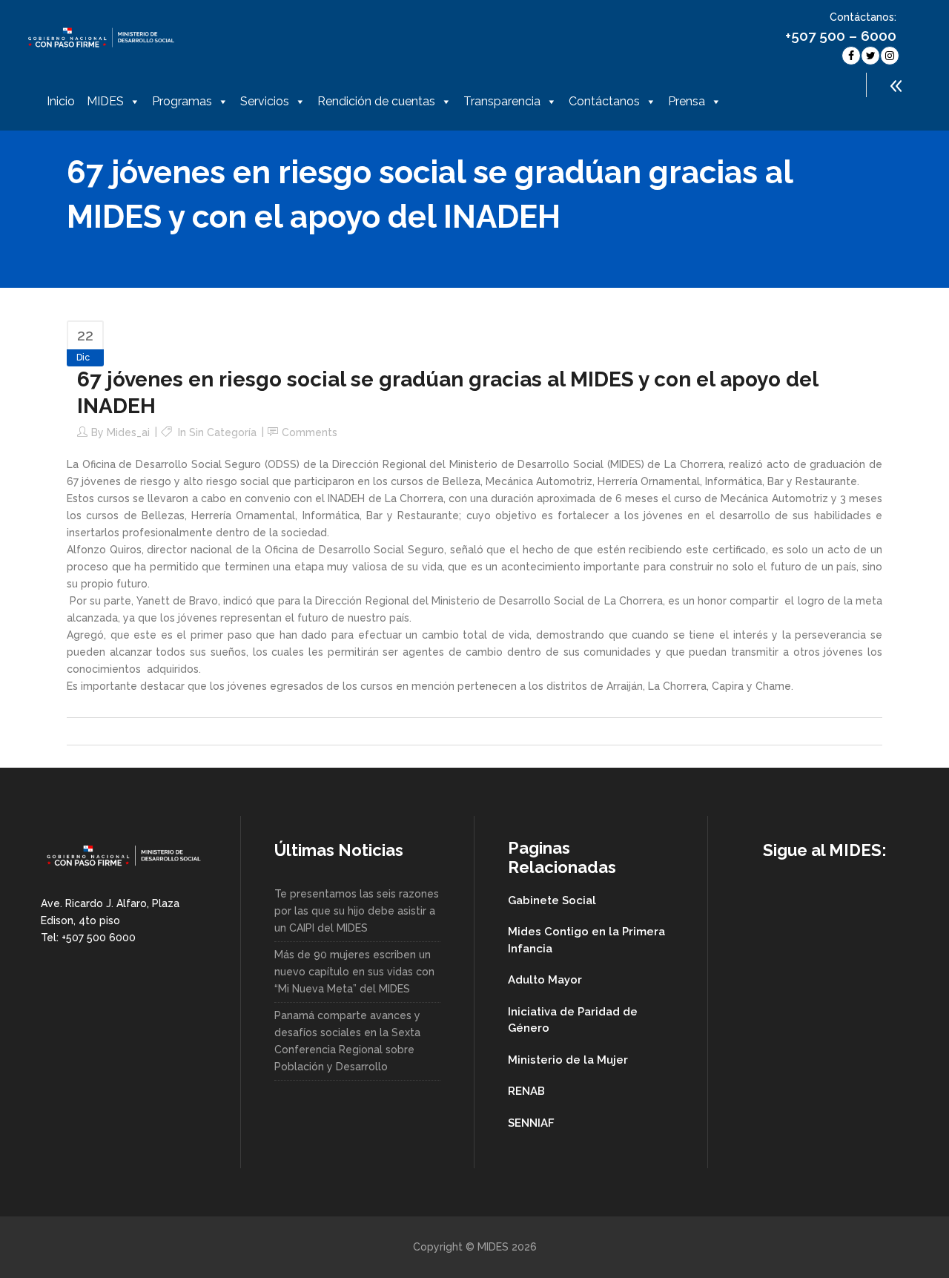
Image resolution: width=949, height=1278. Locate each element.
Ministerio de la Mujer (568, 1060)
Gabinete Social (552, 900)
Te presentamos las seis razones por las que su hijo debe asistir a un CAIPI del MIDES (356, 911)
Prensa (686, 101)
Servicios (264, 101)
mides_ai (128, 432)
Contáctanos (604, 101)
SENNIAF (531, 1123)
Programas (182, 101)
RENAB (526, 1091)
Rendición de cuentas (376, 101)
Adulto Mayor (545, 980)
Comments (309, 432)
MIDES (105, 101)
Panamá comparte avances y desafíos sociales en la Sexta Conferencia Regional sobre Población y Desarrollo (347, 1041)
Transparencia (501, 101)
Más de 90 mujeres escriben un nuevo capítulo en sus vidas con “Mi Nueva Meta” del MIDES (354, 972)
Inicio (61, 101)
